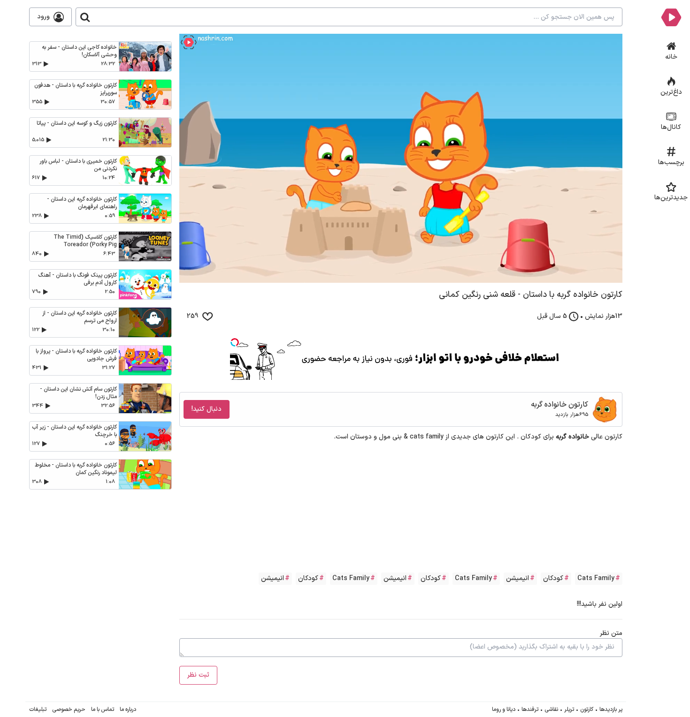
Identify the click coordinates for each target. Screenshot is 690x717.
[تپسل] (234, 342)
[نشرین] (671, 17)
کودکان (553, 578)
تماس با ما (102, 709)
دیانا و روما (503, 709)
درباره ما (128, 709)
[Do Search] (85, 17)
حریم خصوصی (68, 709)
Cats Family (595, 578)
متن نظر (611, 633)
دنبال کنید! (207, 409)
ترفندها (529, 709)
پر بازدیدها (610, 709)
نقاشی (551, 709)
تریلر (569, 709)
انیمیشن (517, 578)
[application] (400, 158)
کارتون (586, 709)
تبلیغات (37, 709)
